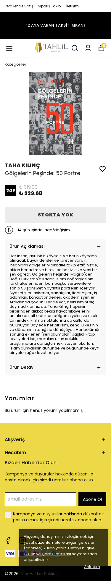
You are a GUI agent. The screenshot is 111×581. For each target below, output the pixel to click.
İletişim (72, 6)
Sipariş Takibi (50, 6)
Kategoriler (15, 64)
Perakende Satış (19, 6)
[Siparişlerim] (88, 48)
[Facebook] (8, 540)
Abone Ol (92, 499)
